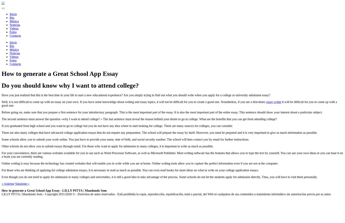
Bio (12, 46)
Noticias (15, 53)
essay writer (273, 102)
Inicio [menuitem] (13, 14)
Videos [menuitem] (14, 28)
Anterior (8, 183)
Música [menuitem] (14, 21)
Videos (14, 56)
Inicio (13, 42)
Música (14, 49)
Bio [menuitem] (12, 17)
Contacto (15, 64)
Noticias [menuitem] (15, 25)
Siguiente (22, 183)
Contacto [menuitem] (15, 35)
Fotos (13, 60)
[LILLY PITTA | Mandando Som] (3, 3)
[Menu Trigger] (3, 8)
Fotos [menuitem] (13, 32)
